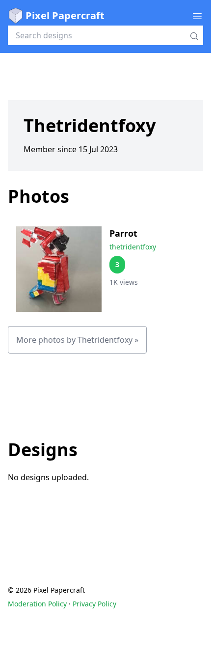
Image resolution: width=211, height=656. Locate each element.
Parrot (123, 233)
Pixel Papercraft (65, 15)
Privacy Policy (94, 603)
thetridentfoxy (132, 246)
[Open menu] (197, 15)
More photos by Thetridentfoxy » (77, 339)
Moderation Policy (37, 603)
